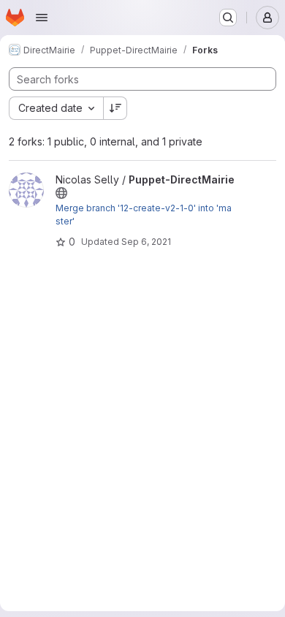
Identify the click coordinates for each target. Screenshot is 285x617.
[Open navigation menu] (41, 17)
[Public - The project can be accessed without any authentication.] (61, 193)
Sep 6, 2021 (146, 241)
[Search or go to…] (228, 17)
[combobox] (56, 108)
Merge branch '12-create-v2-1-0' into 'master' (144, 214)
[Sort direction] (115, 108)
